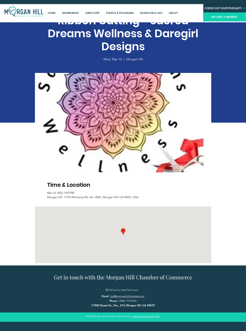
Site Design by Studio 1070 (146, 316)
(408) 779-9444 (128, 301)
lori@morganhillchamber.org (127, 296)
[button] (70, 12)
